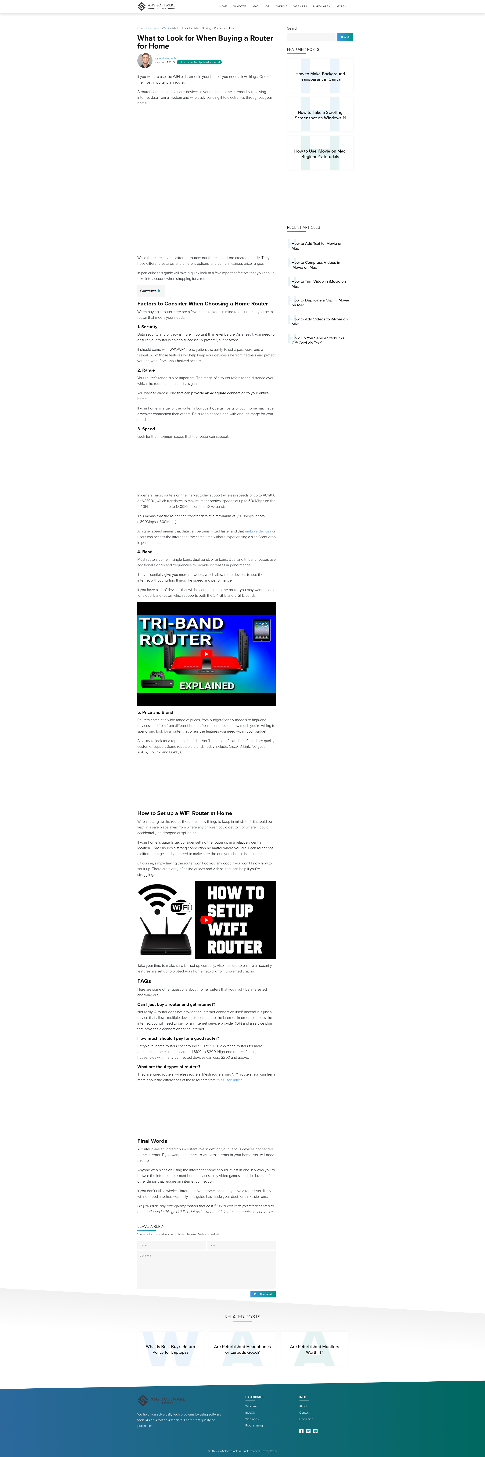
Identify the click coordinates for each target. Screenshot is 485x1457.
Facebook (301, 1431)
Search (292, 28)
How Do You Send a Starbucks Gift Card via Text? (318, 340)
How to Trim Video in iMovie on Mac (319, 283)
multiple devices (258, 531)
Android (281, 6)
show (160, 289)
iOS (267, 6)
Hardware (320, 6)
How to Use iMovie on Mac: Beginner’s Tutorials (320, 154)
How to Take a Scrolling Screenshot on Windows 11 (320, 115)
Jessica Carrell (211, 62)
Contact (304, 1412)
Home (223, 6)
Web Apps (300, 6)
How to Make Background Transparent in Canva (320, 76)
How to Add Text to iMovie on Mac (317, 245)
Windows (239, 6)
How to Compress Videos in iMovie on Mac (316, 264)
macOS (250, 1412)
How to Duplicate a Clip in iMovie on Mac (320, 302)
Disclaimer (306, 1419)
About (303, 1406)
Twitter (308, 1431)
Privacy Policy (269, 1451)
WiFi (166, 28)
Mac (256, 6)
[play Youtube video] (206, 654)
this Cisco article (230, 1080)
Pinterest (315, 1431)
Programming (254, 1425)
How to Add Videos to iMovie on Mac (320, 321)
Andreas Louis (167, 58)
